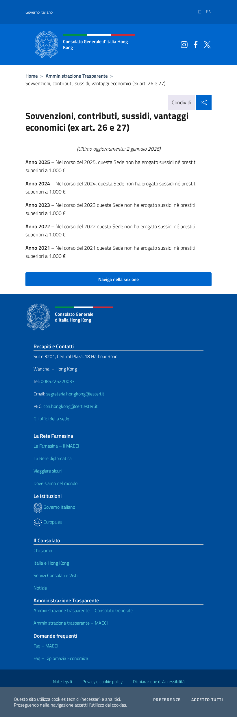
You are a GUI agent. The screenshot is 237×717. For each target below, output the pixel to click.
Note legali (62, 681)
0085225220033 (58, 381)
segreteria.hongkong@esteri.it (75, 393)
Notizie (40, 587)
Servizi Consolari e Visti (55, 575)
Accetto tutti (207, 700)
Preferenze (167, 700)
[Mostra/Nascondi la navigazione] (11, 44)
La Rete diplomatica (53, 458)
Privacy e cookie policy (102, 681)
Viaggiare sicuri (48, 470)
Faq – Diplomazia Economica (61, 658)
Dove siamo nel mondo (55, 483)
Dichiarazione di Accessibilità (158, 681)
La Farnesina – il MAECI (56, 445)
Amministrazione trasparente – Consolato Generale (83, 610)
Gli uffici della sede (51, 418)
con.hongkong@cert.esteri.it (70, 406)
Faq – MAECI (46, 645)
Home (31, 75)
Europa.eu (52, 521)
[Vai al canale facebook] (194, 44)
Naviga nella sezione (118, 279)
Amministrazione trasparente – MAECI (71, 622)
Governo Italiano (39, 12)
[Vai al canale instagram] (182, 44)
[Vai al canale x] (206, 44)
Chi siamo (43, 550)
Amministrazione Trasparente (77, 75)
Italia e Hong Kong (51, 562)
